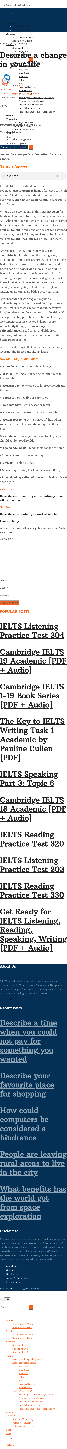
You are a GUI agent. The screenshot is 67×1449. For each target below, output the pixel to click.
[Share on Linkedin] (1, 113)
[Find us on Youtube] (13, 999)
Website (4, 595)
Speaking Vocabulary (22, 1419)
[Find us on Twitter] (9, 999)
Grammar (11, 115)
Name (4, 580)
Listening (11, 23)
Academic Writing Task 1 (24, 1363)
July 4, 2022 (7, 89)
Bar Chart (23, 69)
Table (21, 1377)
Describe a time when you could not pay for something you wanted (28, 1041)
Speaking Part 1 (20, 48)
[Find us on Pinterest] (3, 999)
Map (21, 1380)
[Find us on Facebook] (1, 999)
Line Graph (24, 73)
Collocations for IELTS (23, 129)
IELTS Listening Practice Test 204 (32, 631)
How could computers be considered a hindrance (24, 1124)
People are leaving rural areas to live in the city (33, 1163)
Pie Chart (23, 1373)
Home (3, 43)
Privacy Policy (14, 1281)
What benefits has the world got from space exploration (33, 1202)
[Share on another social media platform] (1, 117)
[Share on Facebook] (1, 109)
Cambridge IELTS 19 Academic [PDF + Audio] (33, 661)
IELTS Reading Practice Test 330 (32, 890)
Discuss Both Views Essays (32, 104)
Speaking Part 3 (20, 1352)
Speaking (10, 1341)
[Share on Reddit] (3, 113)
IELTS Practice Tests (22, 26)
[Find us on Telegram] (6, 999)
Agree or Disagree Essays (31, 101)
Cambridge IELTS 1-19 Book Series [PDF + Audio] (32, 695)
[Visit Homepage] (12, 17)
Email (4, 587)
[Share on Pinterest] (3, 109)
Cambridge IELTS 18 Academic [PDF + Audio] (33, 809)
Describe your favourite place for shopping (27, 1084)
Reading (10, 1331)
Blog (8, 136)
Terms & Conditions (17, 1278)
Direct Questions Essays (31, 108)
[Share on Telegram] (5, 109)
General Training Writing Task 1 (27, 1359)
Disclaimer (12, 1273)
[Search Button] (31, 147)
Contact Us (12, 1270)
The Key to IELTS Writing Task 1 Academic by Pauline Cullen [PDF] (32, 739)
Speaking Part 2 (30, 93)
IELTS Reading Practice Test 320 (32, 839)
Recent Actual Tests (22, 30)
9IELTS (20, 85)
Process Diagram (27, 87)
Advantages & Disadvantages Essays (36, 97)
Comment (6, 538)
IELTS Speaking (18, 43)
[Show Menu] (1, 27)
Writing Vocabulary (21, 1422)
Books (9, 1430)
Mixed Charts (25, 90)
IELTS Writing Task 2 (22, 1391)
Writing (9, 1356)
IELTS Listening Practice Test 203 (32, 865)
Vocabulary (12, 119)
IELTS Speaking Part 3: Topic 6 (29, 778)
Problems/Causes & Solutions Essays (37, 111)
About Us (11, 1265)
